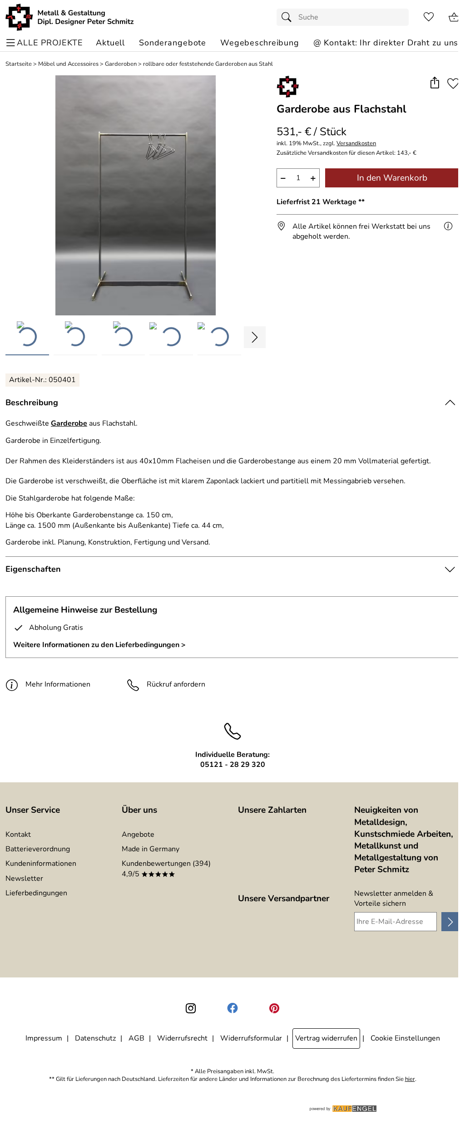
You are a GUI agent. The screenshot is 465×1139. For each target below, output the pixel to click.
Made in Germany (150, 849)
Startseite (18, 64)
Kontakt (18, 835)
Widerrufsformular (251, 1038)
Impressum (43, 1038)
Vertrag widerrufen (326, 1038)
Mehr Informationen (57, 684)
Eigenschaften (33, 569)
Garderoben (121, 64)
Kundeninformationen (40, 864)
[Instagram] (191, 1008)
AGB (136, 1038)
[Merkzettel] (428, 17)
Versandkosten (356, 143)
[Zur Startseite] (69, 17)
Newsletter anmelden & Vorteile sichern (393, 898)
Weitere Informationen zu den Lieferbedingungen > (99, 645)
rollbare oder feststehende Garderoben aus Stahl (208, 64)
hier (410, 1079)
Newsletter (24, 879)
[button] (434, 83)
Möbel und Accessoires (68, 64)
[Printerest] (274, 1008)
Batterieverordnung (37, 849)
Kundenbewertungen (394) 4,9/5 (166, 869)
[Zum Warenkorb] (454, 17)
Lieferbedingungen (36, 893)
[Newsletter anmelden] (450, 921)
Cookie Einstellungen (405, 1038)
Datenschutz (95, 1038)
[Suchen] (288, 17)
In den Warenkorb (392, 178)
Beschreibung (31, 402)
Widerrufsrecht (182, 1038)
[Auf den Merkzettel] (453, 83)
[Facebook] (232, 1008)
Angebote (138, 835)
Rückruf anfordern (176, 684)
